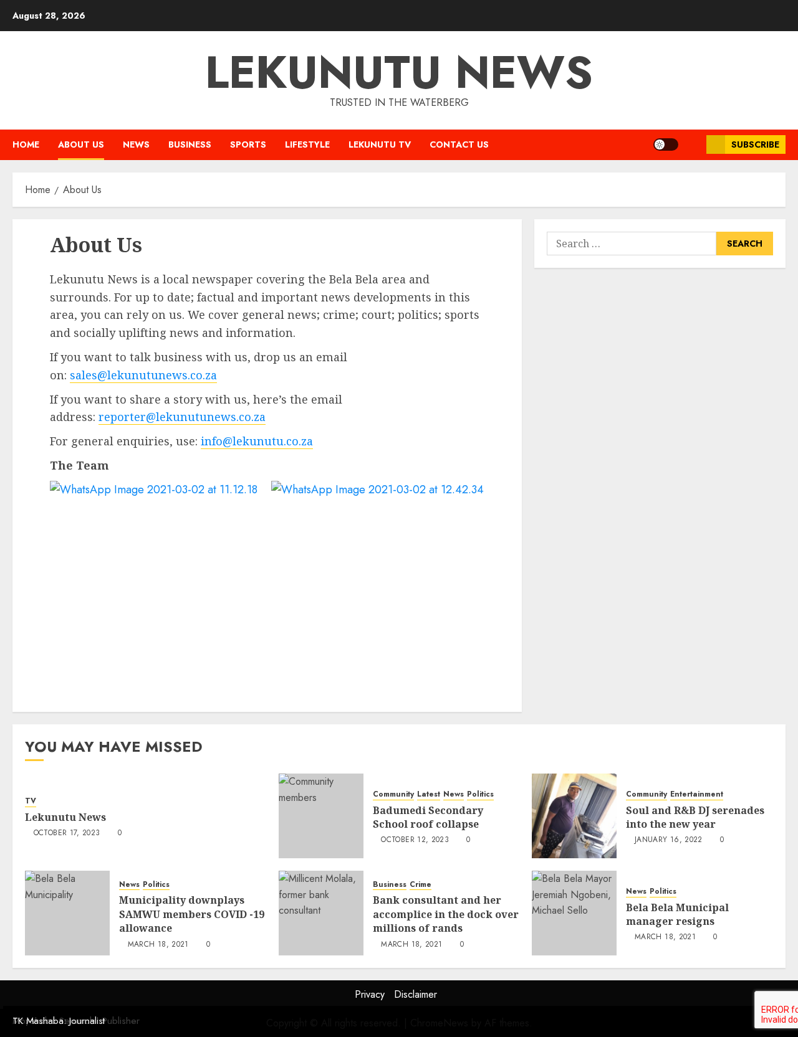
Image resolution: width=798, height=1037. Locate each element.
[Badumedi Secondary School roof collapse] (321, 816)
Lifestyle (307, 144)
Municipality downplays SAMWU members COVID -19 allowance (191, 914)
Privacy (370, 994)
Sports (248, 144)
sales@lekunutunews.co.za (143, 374)
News (136, 144)
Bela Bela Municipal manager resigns (677, 914)
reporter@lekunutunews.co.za (182, 416)
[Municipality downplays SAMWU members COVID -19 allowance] (67, 913)
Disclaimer (415, 994)
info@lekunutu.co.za (257, 440)
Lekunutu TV (380, 144)
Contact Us (459, 144)
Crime (420, 884)
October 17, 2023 (67, 833)
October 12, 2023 (415, 840)
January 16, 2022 (669, 840)
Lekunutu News (399, 72)
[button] (692, 145)
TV (30, 801)
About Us (81, 144)
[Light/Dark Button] (665, 144)
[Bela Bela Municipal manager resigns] (574, 913)
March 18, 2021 (158, 945)
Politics (480, 794)
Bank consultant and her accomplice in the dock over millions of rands (446, 914)
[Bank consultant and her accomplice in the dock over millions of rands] (321, 913)
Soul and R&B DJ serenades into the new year (695, 817)
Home (25, 144)
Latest (428, 794)
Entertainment (696, 794)
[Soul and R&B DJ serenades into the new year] (574, 816)
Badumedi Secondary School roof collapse (428, 817)
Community (393, 794)
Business (189, 144)
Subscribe (755, 144)
